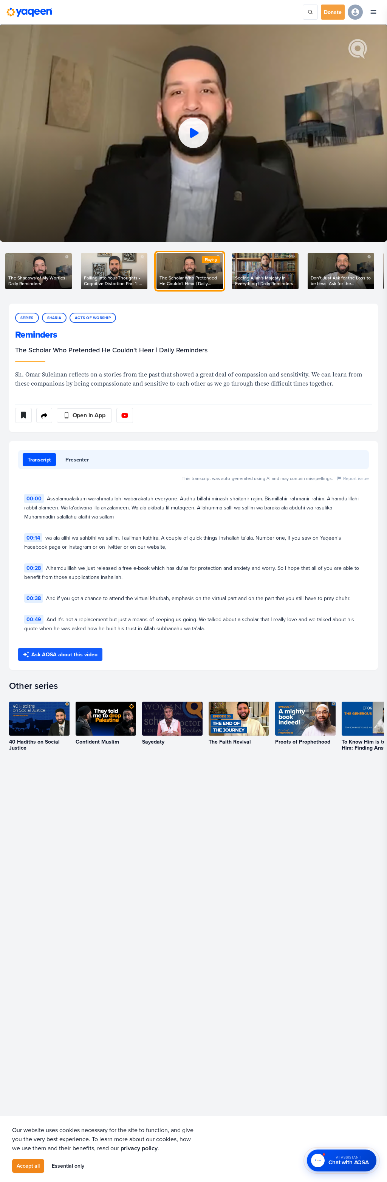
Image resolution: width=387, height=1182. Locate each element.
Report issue (356, 478)
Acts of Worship (93, 318)
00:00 (34, 498)
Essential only (68, 1166)
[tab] (39, 459)
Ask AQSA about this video (64, 654)
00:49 (33, 619)
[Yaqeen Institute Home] (29, 12)
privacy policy (139, 1148)
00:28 (33, 568)
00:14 (33, 538)
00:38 (33, 598)
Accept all (28, 1166)
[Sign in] (355, 12)
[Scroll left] (9, 271)
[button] (193, 133)
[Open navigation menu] (373, 12)
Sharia (54, 318)
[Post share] (44, 415)
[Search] (310, 12)
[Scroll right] (377, 271)
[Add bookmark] (23, 415)
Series (27, 318)
